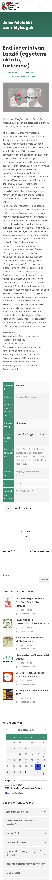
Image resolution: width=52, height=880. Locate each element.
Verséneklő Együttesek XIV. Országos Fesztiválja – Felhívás (30, 602)
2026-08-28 (26, 610)
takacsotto (27, 631)
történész (21, 434)
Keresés (7, 575)
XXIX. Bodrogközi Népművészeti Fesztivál (24, 788)
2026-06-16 (26, 698)
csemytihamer (28, 613)
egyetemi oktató (37, 434)
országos (29, 73)
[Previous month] (7, 729)
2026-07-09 (27, 681)
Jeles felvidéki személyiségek (21, 76)
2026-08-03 (27, 645)
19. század (21, 423)
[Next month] (45, 729)
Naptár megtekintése (14, 792)
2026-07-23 (26, 663)
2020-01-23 (12, 73)
